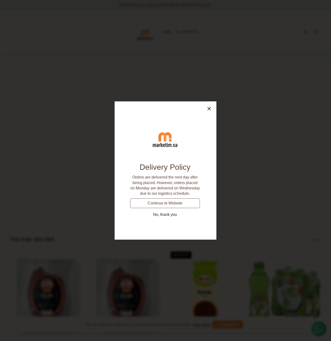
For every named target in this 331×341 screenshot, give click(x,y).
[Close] (209, 108)
